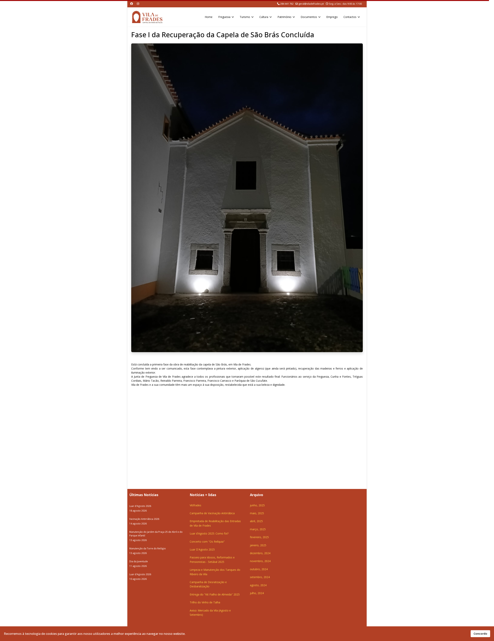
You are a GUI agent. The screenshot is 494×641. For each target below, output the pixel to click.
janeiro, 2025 (258, 545)
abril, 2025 (256, 521)
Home (208, 17)
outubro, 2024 (259, 569)
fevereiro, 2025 (259, 537)
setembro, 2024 (260, 577)
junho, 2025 (257, 505)
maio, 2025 (257, 513)
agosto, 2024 (258, 585)
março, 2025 (258, 529)
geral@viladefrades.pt (311, 3)
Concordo (480, 633)
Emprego (332, 17)
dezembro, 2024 (260, 553)
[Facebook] (131, 3)
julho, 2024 (257, 593)
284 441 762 (287, 3)
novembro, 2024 (260, 561)
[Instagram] (138, 3)
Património (284, 17)
